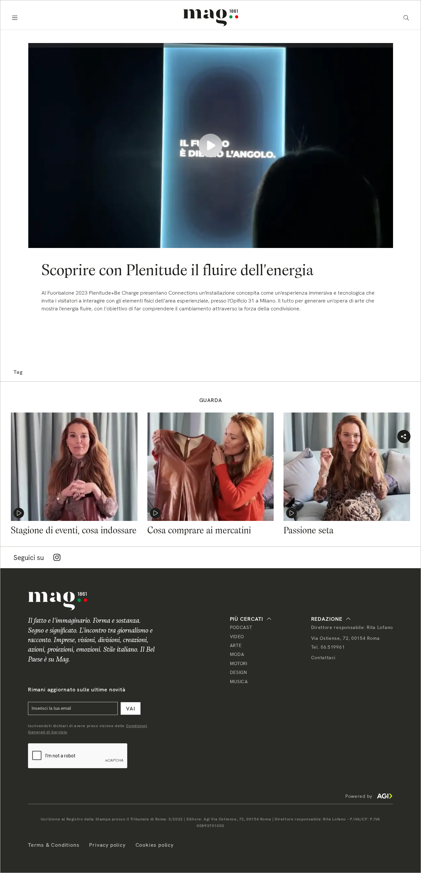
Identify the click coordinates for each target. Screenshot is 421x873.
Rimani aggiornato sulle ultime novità (77, 689)
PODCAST (241, 627)
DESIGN (238, 672)
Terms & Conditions (53, 844)
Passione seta (309, 530)
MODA (237, 654)
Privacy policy (107, 844)
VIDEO (237, 636)
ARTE (236, 645)
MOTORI (238, 663)
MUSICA (239, 681)
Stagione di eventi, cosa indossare (73, 530)
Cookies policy (155, 844)
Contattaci (323, 657)
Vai (130, 708)
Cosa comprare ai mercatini (199, 530)
